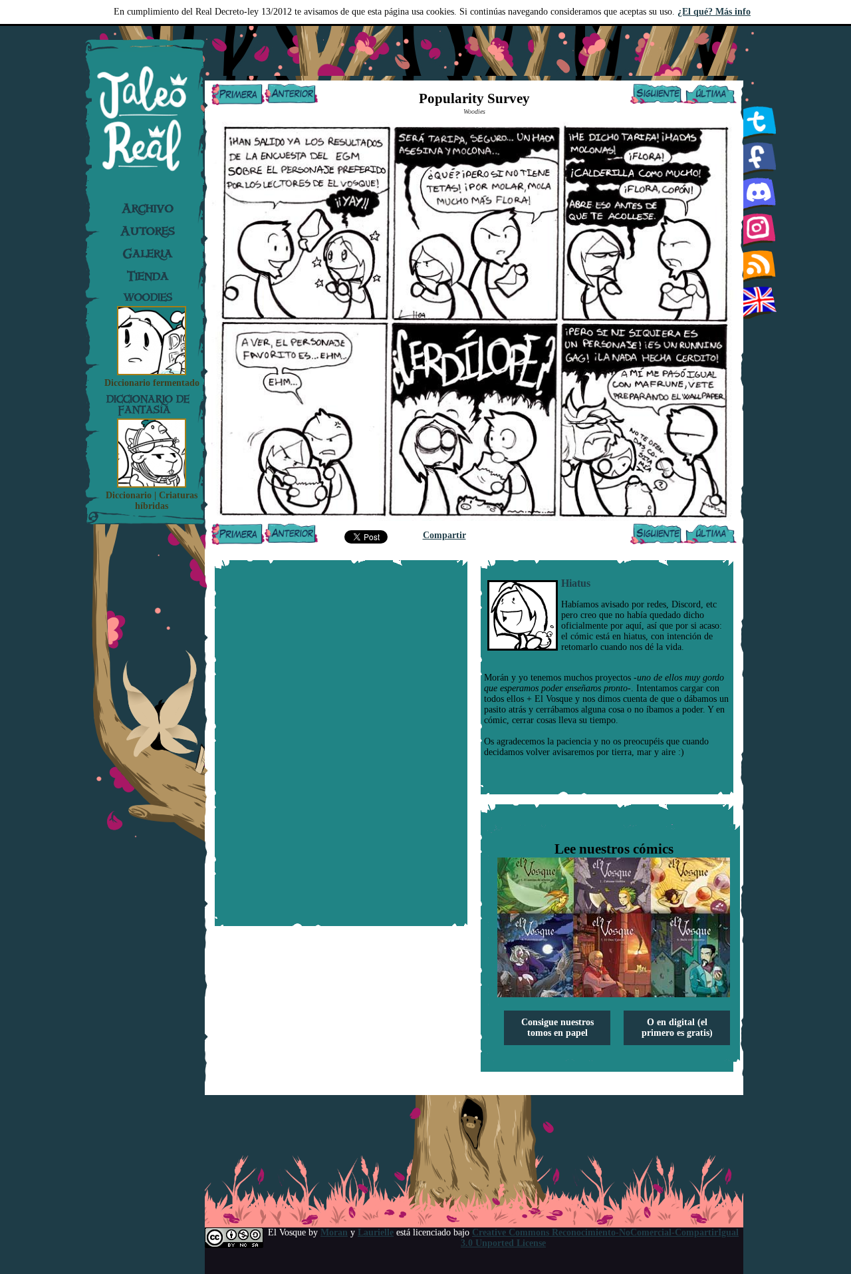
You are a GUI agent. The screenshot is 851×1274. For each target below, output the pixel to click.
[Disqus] (341, 743)
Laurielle (376, 1232)
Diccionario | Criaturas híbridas (151, 500)
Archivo (148, 208)
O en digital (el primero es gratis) (677, 1027)
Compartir (444, 535)
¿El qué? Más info (714, 12)
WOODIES (148, 297)
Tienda (148, 276)
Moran (334, 1232)
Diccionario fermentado (151, 383)
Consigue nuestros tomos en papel (557, 1027)
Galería (148, 253)
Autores (147, 231)
